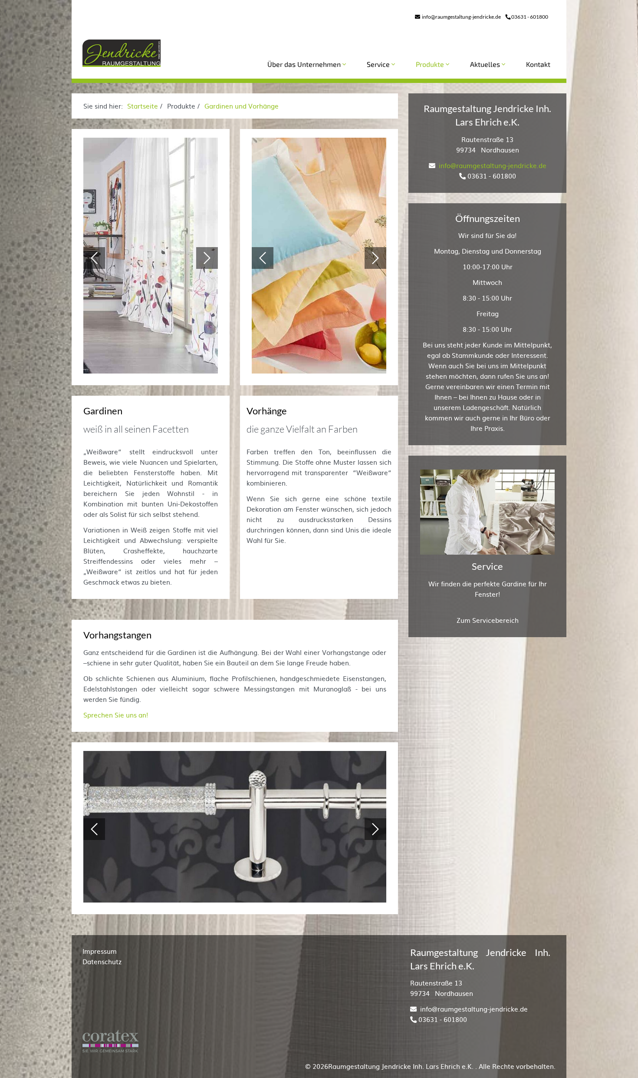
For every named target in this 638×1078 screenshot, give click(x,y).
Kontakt (538, 64)
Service (379, 64)
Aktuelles (486, 64)
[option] (150, 258)
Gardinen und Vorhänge (241, 106)
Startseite (142, 106)
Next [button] (207, 258)
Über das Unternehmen (304, 64)
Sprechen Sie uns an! (115, 715)
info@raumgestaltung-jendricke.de (461, 16)
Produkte (431, 64)
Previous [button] (94, 258)
